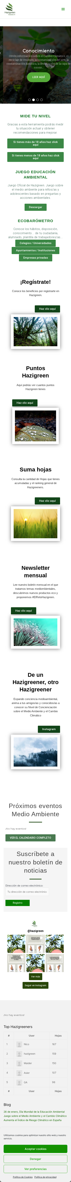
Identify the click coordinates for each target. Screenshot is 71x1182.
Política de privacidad (45, 1177)
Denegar (35, 1159)
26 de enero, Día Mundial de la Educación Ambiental (34, 1111)
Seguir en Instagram (35, 985)
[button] (29, 100)
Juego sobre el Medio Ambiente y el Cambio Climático (35, 1115)
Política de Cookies (23, 1177)
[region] (35, 65)
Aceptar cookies (35, 1149)
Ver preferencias (35, 1169)
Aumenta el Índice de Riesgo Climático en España (33, 1120)
